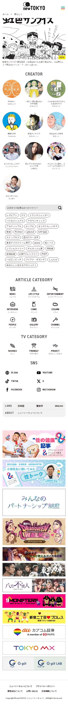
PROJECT (55, 352)
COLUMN (55, 310)
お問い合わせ (32, 691)
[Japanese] (21, 406)
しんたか (53, 259)
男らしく (18, 14)
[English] (59, 406)
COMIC (34, 310)
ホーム (6, 14)
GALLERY (34, 325)
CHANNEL (55, 325)
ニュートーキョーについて (30, 413)
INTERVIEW (12, 310)
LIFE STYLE (34, 295)
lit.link (14, 372)
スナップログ (12, 237)
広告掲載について (49, 691)
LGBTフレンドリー (28, 254)
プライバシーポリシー (45, 686)
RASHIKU (12, 352)
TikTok (14, 381)
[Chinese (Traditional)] (39, 406)
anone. (37, 243)
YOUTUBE (48, 372)
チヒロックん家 (35, 248)
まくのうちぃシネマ (48, 226)
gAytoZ (30, 232)
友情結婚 (10, 254)
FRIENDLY (33, 352)
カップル (30, 226)
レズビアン (11, 215)
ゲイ (23, 215)
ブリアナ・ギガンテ (35, 259)
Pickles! (19, 232)
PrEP (44, 254)
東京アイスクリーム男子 (18, 243)
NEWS (12, 295)
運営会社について (15, 691)
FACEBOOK (16, 389)
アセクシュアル (14, 226)
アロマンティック (36, 221)
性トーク (49, 243)
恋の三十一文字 (30, 237)
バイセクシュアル (15, 221)
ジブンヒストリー (15, 248)
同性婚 (50, 248)
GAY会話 (42, 232)
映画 (8, 232)
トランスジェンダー (39, 215)
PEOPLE (12, 325)
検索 (60, 208)
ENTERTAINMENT (55, 295)
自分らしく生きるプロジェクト (21, 265)
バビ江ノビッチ (14, 259)
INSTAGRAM (49, 389)
